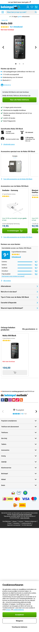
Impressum (16, 523)
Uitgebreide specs (9, 144)
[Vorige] (3, 47)
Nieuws (14, 521)
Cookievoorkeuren (26, 523)
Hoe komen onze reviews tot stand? (13, 276)
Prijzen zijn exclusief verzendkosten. (22, 514)
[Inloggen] (28, 7)
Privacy (9, 523)
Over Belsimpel (6, 521)
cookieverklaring (18, 609)
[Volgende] (36, 47)
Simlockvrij (7, 85)
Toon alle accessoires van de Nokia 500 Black (17, 179)
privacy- (8, 609)
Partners (20, 521)
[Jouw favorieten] (32, 7)
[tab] (15, 63)
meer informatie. (25, 518)
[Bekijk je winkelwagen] (36, 7)
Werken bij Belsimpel (31, 521)
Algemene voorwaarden (13, 525)
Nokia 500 (5, 20)
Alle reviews (7, 280)
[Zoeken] (35, 12)
